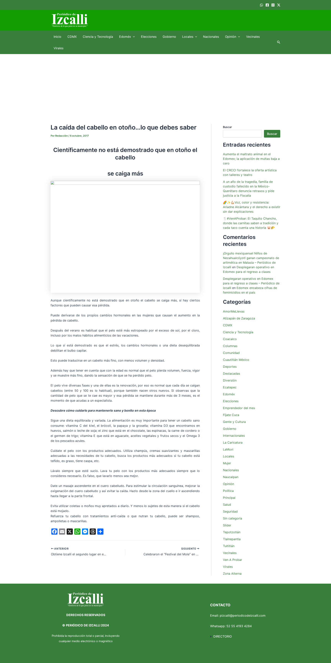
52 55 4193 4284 (239, 626)
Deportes (230, 366)
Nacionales (211, 37)
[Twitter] (278, 5)
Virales (58, 48)
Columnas (230, 346)
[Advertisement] (165, 83)
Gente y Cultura (234, 422)
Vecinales (253, 37)
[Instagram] (273, 5)
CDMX (72, 37)
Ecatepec (230, 387)
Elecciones (148, 37)
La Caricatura (233, 442)
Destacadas (231, 373)
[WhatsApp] (261, 5)
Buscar (227, 127)
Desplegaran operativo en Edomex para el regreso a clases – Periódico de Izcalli (251, 283)
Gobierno (169, 37)
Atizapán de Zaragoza (239, 318)
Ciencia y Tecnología (98, 37)
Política (228, 491)
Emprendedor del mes (239, 408)
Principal (229, 498)
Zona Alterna (232, 573)
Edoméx (125, 37)
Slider (227, 525)
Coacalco (230, 339)
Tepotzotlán (231, 532)
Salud (227, 504)
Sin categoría (232, 518)
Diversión (230, 380)
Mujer (227, 463)
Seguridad (230, 511)
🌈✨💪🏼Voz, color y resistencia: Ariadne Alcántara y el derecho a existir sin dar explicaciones (251, 206)
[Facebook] (267, 5)
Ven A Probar (232, 560)
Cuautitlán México (236, 360)
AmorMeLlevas (233, 311)
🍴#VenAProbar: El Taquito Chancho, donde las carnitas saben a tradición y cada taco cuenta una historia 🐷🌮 (250, 223)
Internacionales (234, 435)
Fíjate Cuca (231, 415)
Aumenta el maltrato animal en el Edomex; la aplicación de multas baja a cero (251, 158)
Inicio (57, 37)
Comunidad (231, 353)
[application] (133, 36)
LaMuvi (228, 449)
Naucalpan (230, 477)
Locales (187, 37)
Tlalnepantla (232, 539)
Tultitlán (228, 546)
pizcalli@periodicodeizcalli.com (242, 615)
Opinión (230, 37)
